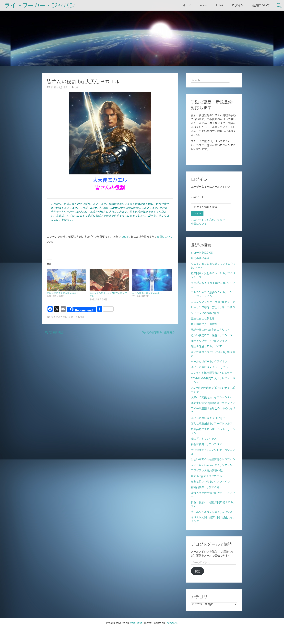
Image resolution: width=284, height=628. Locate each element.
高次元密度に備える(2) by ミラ (209, 367)
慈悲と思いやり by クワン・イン (210, 481)
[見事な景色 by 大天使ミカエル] (66, 280)
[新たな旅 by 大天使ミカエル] (152, 280)
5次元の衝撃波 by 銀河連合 (160, 332)
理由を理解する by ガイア (206, 346)
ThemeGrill (171, 623)
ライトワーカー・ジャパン (39, 5)
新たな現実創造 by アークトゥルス (211, 423)
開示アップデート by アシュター (210, 341)
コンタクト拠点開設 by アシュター (211, 372)
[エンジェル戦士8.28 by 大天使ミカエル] (109, 280)
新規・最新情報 (76, 317)
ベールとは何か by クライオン (209, 361)
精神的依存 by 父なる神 (205, 487)
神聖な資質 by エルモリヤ (206, 444)
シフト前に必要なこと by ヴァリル (211, 465)
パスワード (197, 196)
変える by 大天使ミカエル (206, 476)
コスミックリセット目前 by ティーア (213, 301)
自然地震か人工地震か (204, 324)
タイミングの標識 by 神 (205, 313)
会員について (261, 5)
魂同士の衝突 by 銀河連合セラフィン (213, 403)
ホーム (187, 5)
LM (76, 87)
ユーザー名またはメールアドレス (210, 186)
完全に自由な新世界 (203, 318)
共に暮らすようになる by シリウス (211, 512)
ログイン (238, 5)
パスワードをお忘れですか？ (208, 219)
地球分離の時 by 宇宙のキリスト (210, 329)
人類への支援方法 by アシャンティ (211, 397)
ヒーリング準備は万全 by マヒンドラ (213, 307)
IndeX (220, 5)
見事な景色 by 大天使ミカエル (63, 293)
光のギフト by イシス (204, 438)
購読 (197, 571)
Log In (125, 236)
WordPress (136, 623)
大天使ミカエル (59, 317)
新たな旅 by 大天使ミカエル (147, 293)
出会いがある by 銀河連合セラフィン (213, 459)
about (204, 5)
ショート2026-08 (202, 252)
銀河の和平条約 (200, 258)
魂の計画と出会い (54, 332)
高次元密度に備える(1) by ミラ (209, 418)
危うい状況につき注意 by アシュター (213, 335)
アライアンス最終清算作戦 (207, 470)
